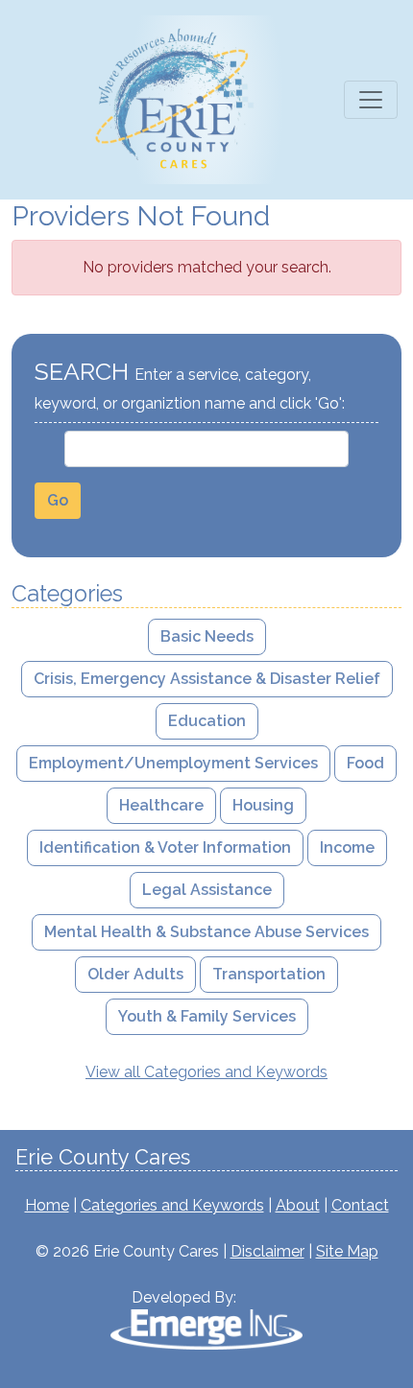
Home (47, 1205)
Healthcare (161, 805)
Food (365, 763)
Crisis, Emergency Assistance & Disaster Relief (207, 679)
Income (347, 847)
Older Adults (135, 974)
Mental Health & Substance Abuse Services (206, 932)
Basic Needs (207, 636)
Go (57, 500)
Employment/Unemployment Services (173, 763)
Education (207, 721)
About (298, 1205)
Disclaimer (267, 1251)
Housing (263, 805)
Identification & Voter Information (165, 847)
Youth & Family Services (207, 1016)
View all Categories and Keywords (206, 1072)
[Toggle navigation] (371, 100)
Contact (360, 1205)
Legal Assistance (207, 890)
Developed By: (184, 1297)
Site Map (347, 1251)
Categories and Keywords (172, 1205)
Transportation (269, 974)
